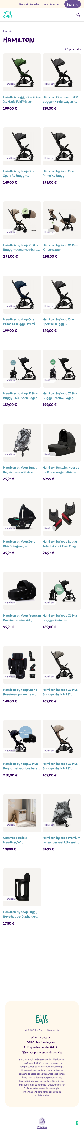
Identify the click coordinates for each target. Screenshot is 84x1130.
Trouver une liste (29, 4)
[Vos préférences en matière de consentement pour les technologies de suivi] (77, 1123)
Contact (45, 1037)
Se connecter (52, 4)
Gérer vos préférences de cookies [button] (42, 1052)
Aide (34, 1037)
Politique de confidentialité (40, 1047)
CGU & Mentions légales (41, 1042)
